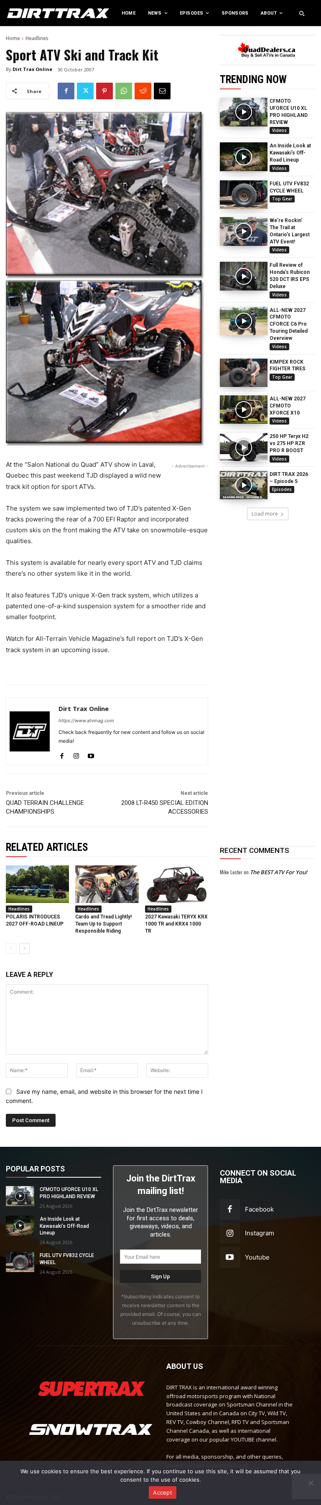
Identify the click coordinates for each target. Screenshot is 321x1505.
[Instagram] (76, 754)
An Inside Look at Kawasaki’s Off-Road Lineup (290, 153)
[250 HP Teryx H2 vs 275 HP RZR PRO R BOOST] (244, 447)
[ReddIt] (143, 91)
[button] (302, 13)
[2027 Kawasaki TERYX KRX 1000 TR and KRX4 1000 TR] (176, 884)
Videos (279, 130)
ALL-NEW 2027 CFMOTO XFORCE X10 (288, 406)
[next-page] (24, 948)
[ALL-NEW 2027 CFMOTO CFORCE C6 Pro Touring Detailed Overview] (244, 321)
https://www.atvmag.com (86, 720)
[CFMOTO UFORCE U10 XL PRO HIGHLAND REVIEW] (244, 112)
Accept (162, 1492)
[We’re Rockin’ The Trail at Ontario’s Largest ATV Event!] (244, 231)
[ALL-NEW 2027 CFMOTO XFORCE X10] (244, 409)
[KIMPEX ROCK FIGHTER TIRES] (244, 373)
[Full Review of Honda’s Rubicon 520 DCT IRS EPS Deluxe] (244, 276)
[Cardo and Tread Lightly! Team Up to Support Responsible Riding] (106, 884)
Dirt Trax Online (32, 69)
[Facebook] (66, 91)
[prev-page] (11, 948)
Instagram (259, 1233)
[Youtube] (91, 754)
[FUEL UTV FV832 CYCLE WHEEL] (244, 194)
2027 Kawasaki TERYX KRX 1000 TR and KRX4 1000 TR (176, 924)
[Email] (162, 91)
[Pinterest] (104, 91)
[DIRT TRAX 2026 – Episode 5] (244, 485)
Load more (265, 513)
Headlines (36, 38)
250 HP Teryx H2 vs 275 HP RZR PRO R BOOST (289, 443)
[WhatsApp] (123, 91)
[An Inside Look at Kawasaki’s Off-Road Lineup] (244, 156)
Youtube (257, 1257)
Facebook (259, 1209)
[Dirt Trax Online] (30, 731)
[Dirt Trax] (33, 13)
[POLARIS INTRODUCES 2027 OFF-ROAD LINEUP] (37, 884)
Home (13, 38)
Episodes (282, 489)
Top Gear (282, 199)
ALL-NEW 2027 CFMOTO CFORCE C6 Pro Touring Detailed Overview (289, 324)
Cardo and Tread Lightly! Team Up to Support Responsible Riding (103, 924)
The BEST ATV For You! (278, 872)
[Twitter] (85, 91)
